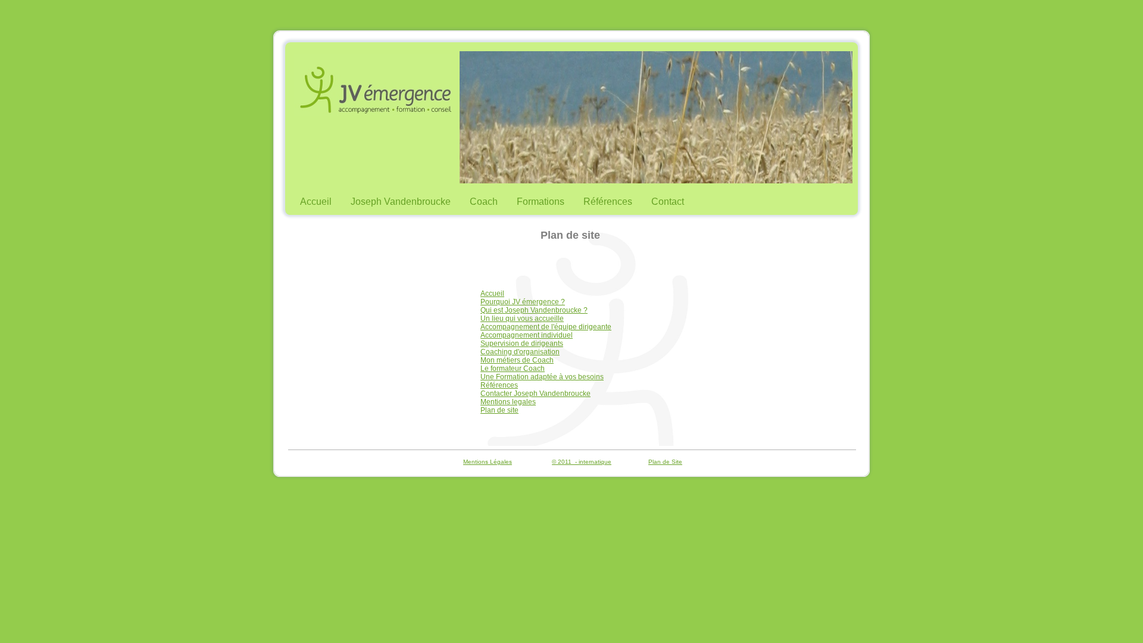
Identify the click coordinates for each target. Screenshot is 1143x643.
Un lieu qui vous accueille (522, 318)
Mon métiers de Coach (517, 360)
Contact (667, 201)
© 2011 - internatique (581, 461)
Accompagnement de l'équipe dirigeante (545, 327)
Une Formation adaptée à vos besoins (542, 377)
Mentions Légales (487, 461)
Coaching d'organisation (520, 352)
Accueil (316, 201)
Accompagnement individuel (526, 335)
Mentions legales (508, 402)
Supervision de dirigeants (521, 343)
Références (607, 201)
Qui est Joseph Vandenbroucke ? (534, 310)
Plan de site (499, 410)
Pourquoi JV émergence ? (522, 302)
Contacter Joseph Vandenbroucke (535, 393)
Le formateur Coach (512, 368)
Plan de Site (665, 461)
